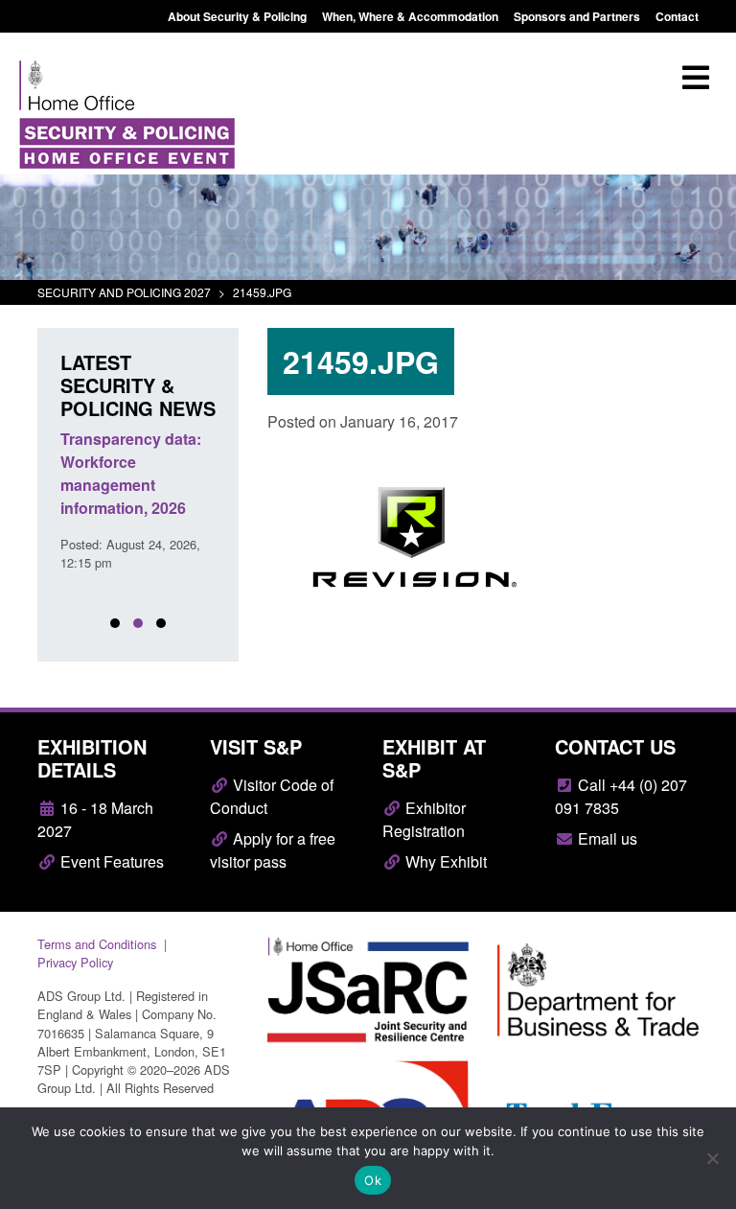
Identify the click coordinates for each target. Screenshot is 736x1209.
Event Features (110, 861)
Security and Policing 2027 (124, 292)
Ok (372, 1180)
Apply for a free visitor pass (272, 849)
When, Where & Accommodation (410, 16)
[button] (115, 623)
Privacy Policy (75, 962)
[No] (712, 1158)
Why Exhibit (444, 861)
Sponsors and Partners (577, 16)
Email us (605, 838)
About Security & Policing (237, 16)
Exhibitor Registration (424, 819)
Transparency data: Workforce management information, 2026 (130, 473)
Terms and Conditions (96, 944)
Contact (677, 16)
